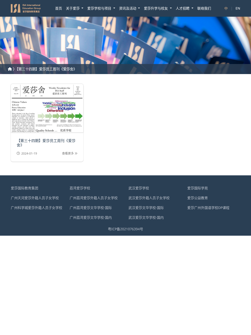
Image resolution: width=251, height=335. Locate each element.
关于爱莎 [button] (73, 8)
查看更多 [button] (68, 153)
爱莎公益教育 (197, 197)
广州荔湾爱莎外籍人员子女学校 (94, 197)
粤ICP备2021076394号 (125, 229)
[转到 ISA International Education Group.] (10, 69)
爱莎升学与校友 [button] (156, 8)
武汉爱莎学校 (138, 188)
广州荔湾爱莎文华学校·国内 (91, 217)
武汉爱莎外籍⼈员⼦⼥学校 (149, 197)
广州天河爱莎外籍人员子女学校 (35, 197)
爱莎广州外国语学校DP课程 (208, 207)
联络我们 (204, 8)
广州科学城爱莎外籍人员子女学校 (36, 207)
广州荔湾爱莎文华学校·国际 (91, 207)
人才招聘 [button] (183, 8)
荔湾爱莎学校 (80, 188)
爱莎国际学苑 (197, 188)
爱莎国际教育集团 (24, 188)
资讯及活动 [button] (128, 8)
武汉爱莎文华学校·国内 (146, 217)
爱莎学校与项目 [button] (99, 8)
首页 (58, 8)
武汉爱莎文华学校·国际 (146, 207)
